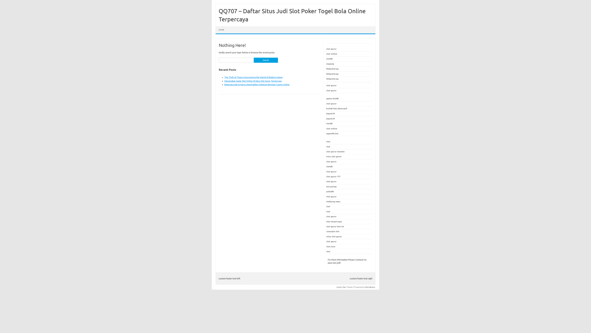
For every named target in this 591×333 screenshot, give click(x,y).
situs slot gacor (334, 236)
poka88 (330, 191)
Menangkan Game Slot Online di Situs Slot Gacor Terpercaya (253, 81)
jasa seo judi (334, 263)
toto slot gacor (334, 156)
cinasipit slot (332, 231)
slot (328, 141)
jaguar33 (330, 113)
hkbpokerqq (332, 69)
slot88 (329, 59)
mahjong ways (333, 201)
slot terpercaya (334, 221)
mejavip (330, 64)
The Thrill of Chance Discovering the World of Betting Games (253, 77)
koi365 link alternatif (336, 108)
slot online (331, 54)
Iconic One (341, 287)
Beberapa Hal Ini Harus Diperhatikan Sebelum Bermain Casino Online (256, 84)
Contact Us (360, 260)
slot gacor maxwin (335, 151)
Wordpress (370, 287)
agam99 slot (332, 133)
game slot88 (332, 98)
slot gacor (331, 49)
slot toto (330, 246)
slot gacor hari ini (335, 226)
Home (221, 30)
